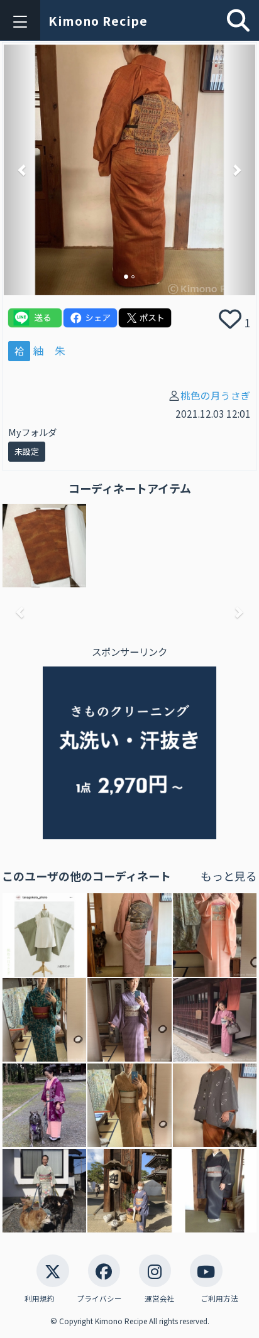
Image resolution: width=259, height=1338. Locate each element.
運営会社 (160, 1298)
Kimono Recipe (98, 21)
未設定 (26, 451)
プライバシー (99, 1298)
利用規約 (40, 1298)
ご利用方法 (219, 1298)
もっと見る (229, 876)
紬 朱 (49, 350)
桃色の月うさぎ (215, 395)
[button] (22, 170)
